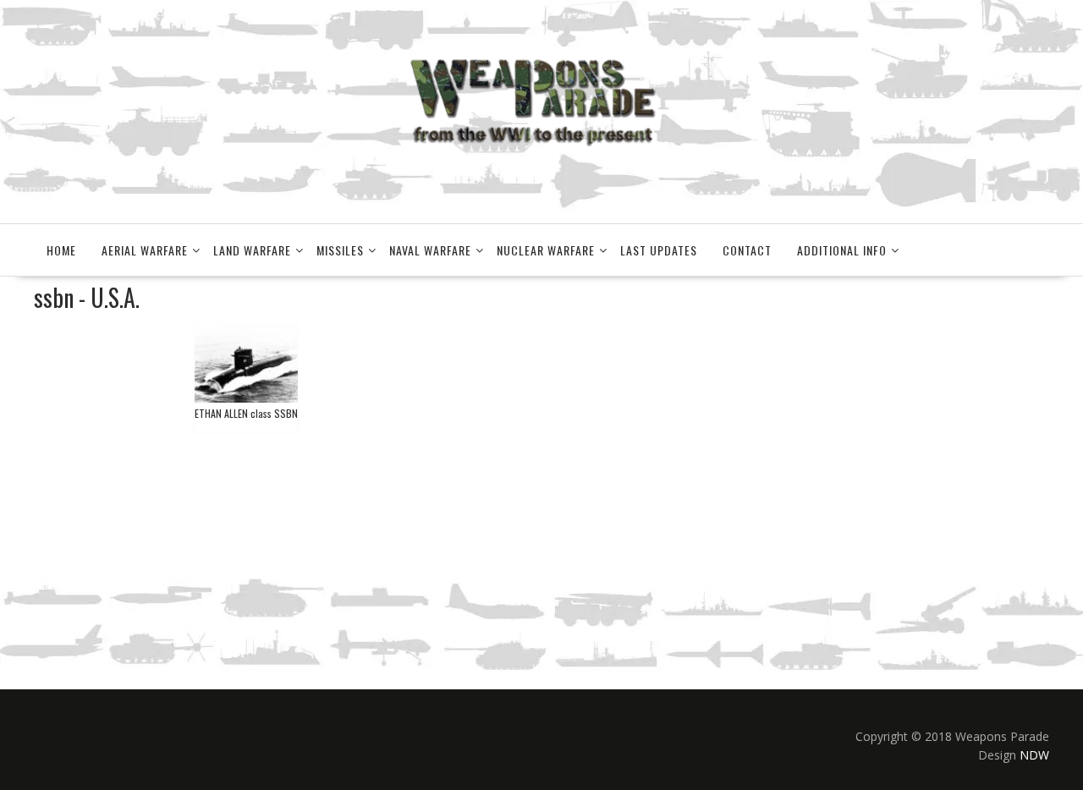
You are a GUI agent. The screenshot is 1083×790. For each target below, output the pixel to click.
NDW (1034, 755)
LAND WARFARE (252, 250)
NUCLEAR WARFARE (546, 250)
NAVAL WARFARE (430, 250)
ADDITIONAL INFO (842, 250)
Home (61, 250)
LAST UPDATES (658, 250)
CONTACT (747, 250)
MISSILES (340, 250)
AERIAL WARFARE (145, 250)
